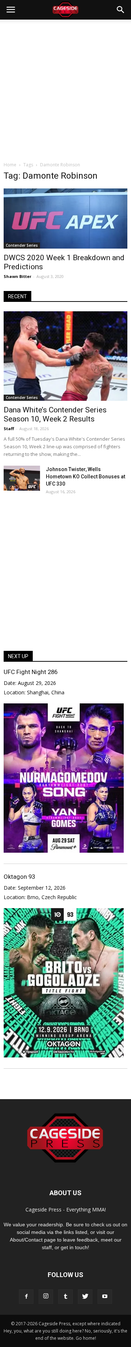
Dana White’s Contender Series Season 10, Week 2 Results (55, 414)
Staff (9, 428)
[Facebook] (26, 1296)
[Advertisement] (65, 88)
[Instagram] (46, 1296)
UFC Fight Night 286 (30, 671)
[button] (121, 10)
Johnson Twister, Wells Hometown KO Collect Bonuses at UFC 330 (85, 476)
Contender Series (22, 245)
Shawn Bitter (17, 276)
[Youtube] (105, 1296)
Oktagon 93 (19, 876)
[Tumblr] (65, 1296)
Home (10, 165)
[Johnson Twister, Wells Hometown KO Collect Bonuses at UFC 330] (22, 478)
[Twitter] (85, 1296)
